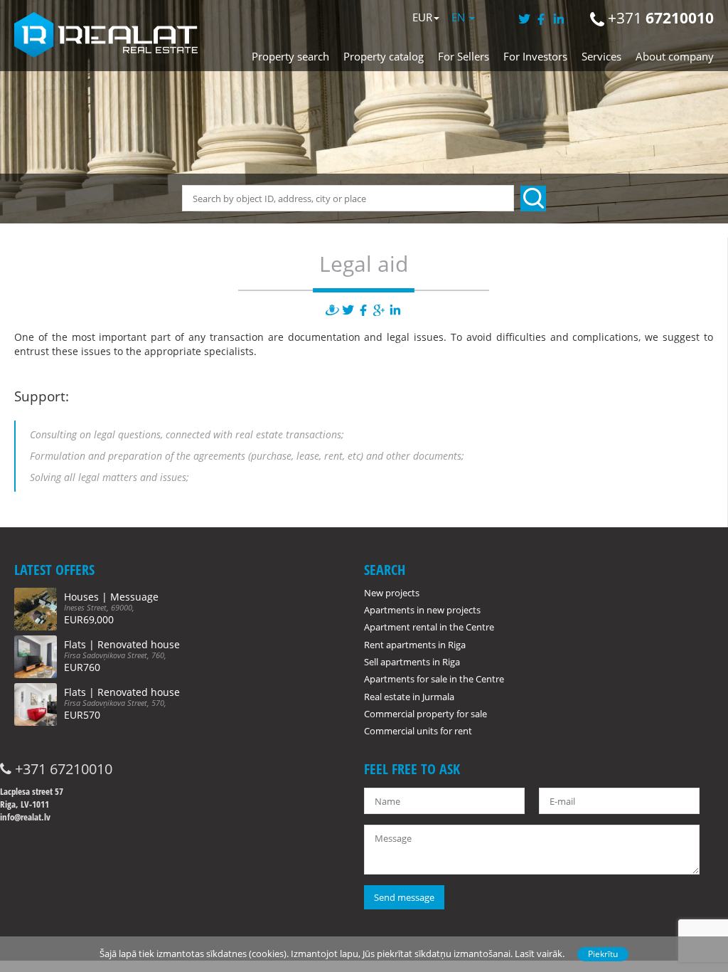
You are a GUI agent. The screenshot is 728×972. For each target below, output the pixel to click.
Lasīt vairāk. (539, 953)
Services (601, 56)
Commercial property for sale (425, 713)
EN (459, 17)
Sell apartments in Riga (412, 661)
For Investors (535, 56)
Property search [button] (290, 56)
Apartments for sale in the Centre (434, 678)
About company (675, 56)
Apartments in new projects (422, 609)
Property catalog (383, 56)
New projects (391, 592)
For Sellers (463, 56)
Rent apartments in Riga (415, 644)
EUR (422, 17)
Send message (404, 897)
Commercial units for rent (418, 730)
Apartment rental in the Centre (429, 626)
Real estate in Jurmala (409, 696)
